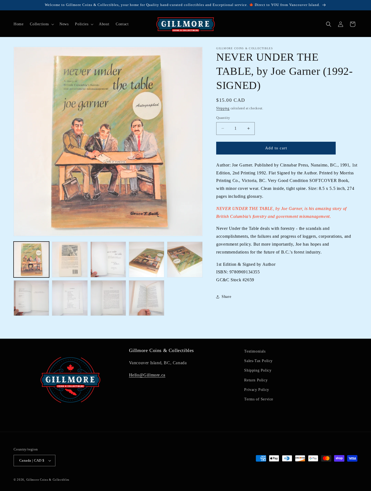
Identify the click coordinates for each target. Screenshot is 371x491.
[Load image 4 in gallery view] (146, 259)
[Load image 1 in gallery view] (31, 259)
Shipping (222, 108)
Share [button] (226, 297)
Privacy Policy (256, 390)
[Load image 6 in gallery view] (31, 298)
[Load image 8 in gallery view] (108, 298)
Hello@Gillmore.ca (147, 375)
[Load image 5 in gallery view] (185, 259)
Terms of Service (258, 399)
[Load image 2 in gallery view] (69, 259)
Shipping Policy (257, 370)
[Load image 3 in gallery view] (108, 259)
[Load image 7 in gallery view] (69, 298)
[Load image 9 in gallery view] (146, 298)
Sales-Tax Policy (258, 361)
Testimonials (254, 351)
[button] (41, 24)
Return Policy (256, 380)
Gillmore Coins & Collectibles (47, 479)
